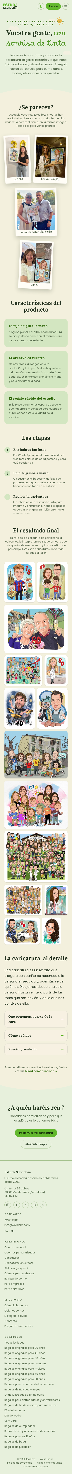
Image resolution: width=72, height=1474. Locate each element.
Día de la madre (14, 1410)
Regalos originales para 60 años (24, 1374)
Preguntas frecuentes (18, 1326)
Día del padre (13, 1415)
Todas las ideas (14, 1342)
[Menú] (65, 6)
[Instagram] (7, 1205)
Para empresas (14, 1284)
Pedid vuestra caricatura (36, 1133)
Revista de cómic (15, 1278)
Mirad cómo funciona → (41, 1071)
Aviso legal (46, 1459)
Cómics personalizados (19, 1273)
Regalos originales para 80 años (24, 1358)
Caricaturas (12, 1258)
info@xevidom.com (17, 1225)
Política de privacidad (19, 1462)
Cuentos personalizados (19, 1252)
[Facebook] (16, 1205)
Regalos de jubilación (17, 1447)
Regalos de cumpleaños (19, 1426)
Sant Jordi (10, 1421)
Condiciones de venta (49, 1462)
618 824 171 (11, 1196)
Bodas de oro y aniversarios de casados (29, 1431)
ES (12, 1231)
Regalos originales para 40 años (24, 1353)
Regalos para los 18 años (19, 1436)
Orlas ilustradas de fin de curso (24, 1395)
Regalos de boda (15, 1441)
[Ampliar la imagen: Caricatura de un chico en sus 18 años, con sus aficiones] (19, 582)
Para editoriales (14, 1289)
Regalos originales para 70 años (24, 1348)
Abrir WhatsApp (36, 1144)
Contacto (10, 1321)
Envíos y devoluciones (36, 1466)
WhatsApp (11, 1220)
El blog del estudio (16, 1316)
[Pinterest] (43, 1205)
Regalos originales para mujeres (24, 1369)
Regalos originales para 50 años (24, 1379)
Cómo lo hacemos (16, 1305)
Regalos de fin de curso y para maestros (30, 1405)
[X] (25, 1205)
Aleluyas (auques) (16, 1268)
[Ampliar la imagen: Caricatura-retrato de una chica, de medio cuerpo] (51, 931)
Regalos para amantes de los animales (29, 1384)
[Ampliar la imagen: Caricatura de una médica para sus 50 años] (56, 670)
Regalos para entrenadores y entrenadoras (32, 1400)
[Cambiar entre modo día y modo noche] (41, 6)
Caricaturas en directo (19, 1263)
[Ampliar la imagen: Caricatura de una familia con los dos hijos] (52, 582)
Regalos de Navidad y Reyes (22, 1389)
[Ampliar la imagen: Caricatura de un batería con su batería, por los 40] (19, 708)
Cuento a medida (15, 1247)
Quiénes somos (14, 1310)
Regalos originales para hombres (25, 1363)
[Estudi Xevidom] (10, 6)
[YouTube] (34, 1205)
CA (6, 1231)
